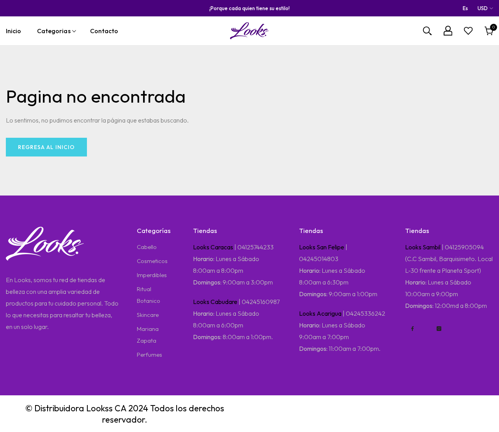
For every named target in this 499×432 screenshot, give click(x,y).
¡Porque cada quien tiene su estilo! (249, 8)
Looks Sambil (423, 247)
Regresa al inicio (46, 147)
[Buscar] (427, 31)
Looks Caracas (213, 247)
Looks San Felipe (321, 247)
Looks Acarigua (320, 313)
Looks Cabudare (215, 302)
